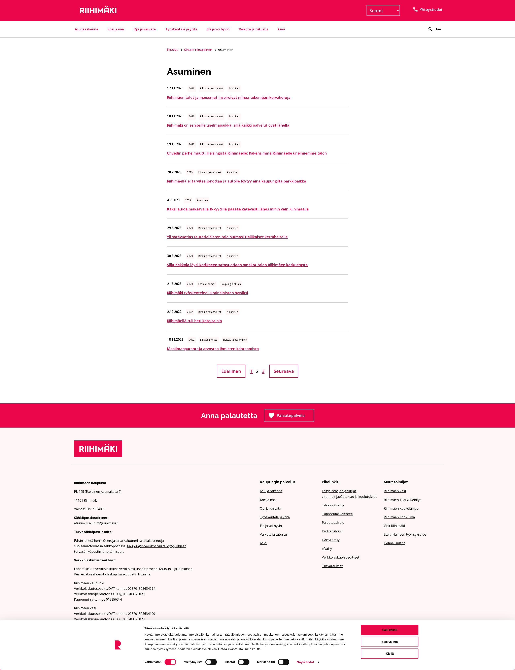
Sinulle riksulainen (198, 49)
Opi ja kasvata (145, 29)
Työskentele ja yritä (181, 29)
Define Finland (394, 543)
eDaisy (327, 548)
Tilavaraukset (332, 566)
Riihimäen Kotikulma (399, 517)
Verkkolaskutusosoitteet (340, 557)
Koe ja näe (116, 29)
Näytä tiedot (305, 662)
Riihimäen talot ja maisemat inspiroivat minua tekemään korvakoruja (228, 97)
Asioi (281, 29)
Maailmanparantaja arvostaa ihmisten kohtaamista (213, 348)
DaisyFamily (331, 540)
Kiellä (390, 653)
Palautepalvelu (295, 417)
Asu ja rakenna (86, 29)
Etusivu (173, 49)
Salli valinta (390, 641)
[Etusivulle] (133, 10)
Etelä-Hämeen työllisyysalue (405, 534)
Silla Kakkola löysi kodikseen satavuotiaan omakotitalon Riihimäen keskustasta (237, 264)
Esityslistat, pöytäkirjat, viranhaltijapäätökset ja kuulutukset (349, 494)
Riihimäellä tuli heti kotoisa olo (194, 320)
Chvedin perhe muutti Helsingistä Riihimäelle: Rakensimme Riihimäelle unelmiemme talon (247, 153)
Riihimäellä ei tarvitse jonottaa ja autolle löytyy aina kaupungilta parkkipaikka (236, 181)
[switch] (211, 662)
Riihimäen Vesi (395, 491)
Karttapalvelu (332, 531)
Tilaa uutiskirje (333, 505)
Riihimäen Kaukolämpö (401, 508)
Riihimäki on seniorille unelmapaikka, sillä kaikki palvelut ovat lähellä (228, 125)
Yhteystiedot (431, 9)
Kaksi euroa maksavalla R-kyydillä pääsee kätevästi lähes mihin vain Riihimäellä (238, 209)
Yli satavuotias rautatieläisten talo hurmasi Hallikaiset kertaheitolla (227, 236)
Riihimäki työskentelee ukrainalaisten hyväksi (207, 292)
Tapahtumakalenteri (337, 514)
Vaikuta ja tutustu (253, 29)
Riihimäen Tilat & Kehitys (402, 500)
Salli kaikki (389, 630)
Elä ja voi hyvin (218, 29)
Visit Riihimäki (394, 526)
